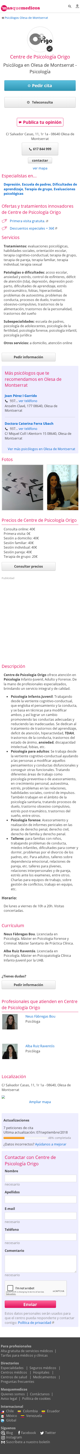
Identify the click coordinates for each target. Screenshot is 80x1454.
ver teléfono (28, 401)
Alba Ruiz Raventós (40, 1046)
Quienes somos (13, 1394)
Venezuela (34, 1415)
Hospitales (41, 1372)
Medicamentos (44, 1377)
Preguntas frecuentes (17, 1381)
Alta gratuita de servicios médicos (27, 1351)
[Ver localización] (40, 1097)
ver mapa (40, 168)
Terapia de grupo (38, 189)
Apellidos (12, 1192)
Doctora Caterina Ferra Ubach (29, 423)
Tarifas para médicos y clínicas (24, 1355)
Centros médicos (14, 1372)
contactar (40, 160)
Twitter (50, 1432)
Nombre (11, 1171)
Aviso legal (9, 1398)
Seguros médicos (43, 1368)
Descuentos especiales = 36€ (32, 228)
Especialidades (12, 1368)
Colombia (30, 1411)
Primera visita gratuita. (27, 221)
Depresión (12, 184)
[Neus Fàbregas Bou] (10, 1028)
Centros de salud (14, 1377)
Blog (9, 1432)
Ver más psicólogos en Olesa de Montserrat (41, 449)
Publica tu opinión (42, 122)
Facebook (28, 1432)
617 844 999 (42, 149)
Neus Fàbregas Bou (40, 1016)
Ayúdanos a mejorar (50, 1144)
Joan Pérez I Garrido (21, 395)
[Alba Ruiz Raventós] (10, 1058)
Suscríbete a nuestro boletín (28, 1442)
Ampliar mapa (40, 1102)
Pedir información (28, 357)
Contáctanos (40, 1394)
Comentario (14, 1250)
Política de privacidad (34, 1322)
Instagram (14, 1437)
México (11, 1415)
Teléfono (12, 1229)
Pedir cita (42, 85)
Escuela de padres (36, 184)
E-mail (10, 1208)
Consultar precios (28, 566)
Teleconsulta (42, 102)
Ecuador (53, 1411)
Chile (10, 1411)
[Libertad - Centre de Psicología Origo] (22, 487)
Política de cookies (36, 1398)
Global (11, 1420)
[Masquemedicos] (20, 6)
